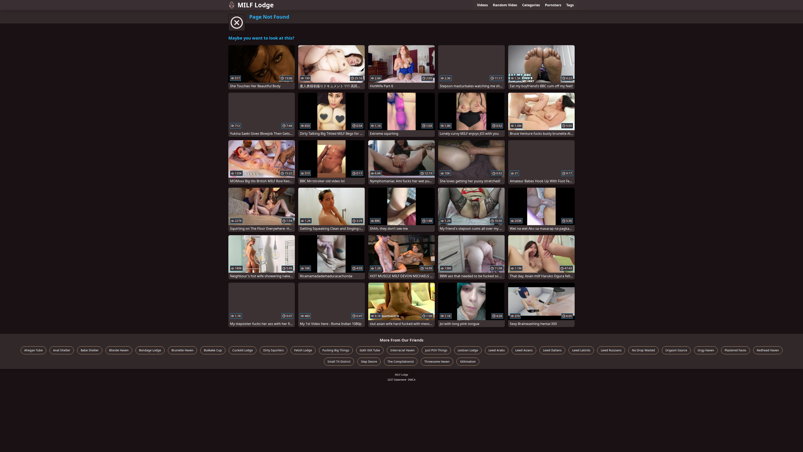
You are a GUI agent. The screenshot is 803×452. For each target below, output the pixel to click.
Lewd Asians (524, 350)
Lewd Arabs (496, 350)
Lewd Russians (611, 350)
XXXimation (468, 361)
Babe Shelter (90, 350)
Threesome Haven (437, 361)
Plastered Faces (735, 350)
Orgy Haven (706, 350)
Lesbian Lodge (468, 350)
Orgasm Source (676, 350)
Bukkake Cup (213, 350)
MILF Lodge (256, 5)
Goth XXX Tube (370, 350)
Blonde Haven (119, 350)
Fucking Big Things (335, 350)
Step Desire (369, 361)
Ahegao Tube (33, 350)
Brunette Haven (182, 350)
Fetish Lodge (303, 350)
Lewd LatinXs (581, 350)
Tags (570, 5)
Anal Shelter (61, 350)
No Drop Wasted (643, 350)
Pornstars (553, 5)
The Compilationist (400, 361)
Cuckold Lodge (242, 350)
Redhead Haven (768, 350)
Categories (531, 5)
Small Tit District (338, 361)
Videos (482, 5)
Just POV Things (436, 350)
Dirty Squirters (273, 350)
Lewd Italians (552, 350)
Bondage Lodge (150, 350)
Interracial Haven (402, 350)
